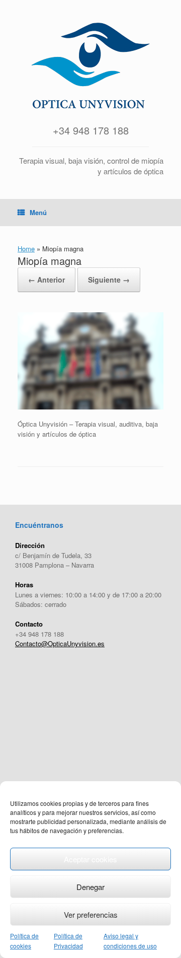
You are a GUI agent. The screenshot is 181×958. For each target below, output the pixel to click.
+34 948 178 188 (91, 130)
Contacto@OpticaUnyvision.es (60, 643)
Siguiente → (109, 280)
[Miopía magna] (90, 407)
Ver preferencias (91, 914)
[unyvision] (90, 65)
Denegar (90, 886)
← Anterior (46, 280)
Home (26, 248)
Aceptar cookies (90, 859)
